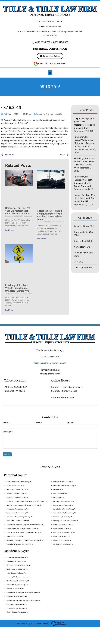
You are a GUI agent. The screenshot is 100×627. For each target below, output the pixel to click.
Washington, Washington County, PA (19, 482)
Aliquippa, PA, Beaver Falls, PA (63, 501)
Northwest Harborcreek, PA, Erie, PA (19, 565)
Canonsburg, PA (58, 497)
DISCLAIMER (35, 623)
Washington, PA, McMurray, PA (17, 569)
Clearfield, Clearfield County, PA (17, 497)
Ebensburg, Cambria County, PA (17, 489)
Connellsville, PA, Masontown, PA (64, 513)
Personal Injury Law (83, 252)
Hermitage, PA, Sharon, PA (62, 528)
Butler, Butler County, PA (15, 536)
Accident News (81, 226)
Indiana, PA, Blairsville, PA (15, 589)
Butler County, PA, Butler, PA (16, 573)
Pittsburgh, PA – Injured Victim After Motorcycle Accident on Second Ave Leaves (49, 215)
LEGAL (46, 623)
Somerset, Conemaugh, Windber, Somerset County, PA (25, 540)
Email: (38, 423)
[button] (50, 72)
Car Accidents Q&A (83, 232)
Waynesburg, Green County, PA (17, 513)
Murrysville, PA (58, 489)
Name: (6, 423)
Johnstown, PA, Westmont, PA (63, 505)
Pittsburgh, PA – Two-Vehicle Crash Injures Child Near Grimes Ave (17, 288)
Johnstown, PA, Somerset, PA (16, 561)
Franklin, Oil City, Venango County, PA (20, 517)
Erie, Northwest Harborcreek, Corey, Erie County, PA (24, 505)
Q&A (76, 261)
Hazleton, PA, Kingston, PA (62, 540)
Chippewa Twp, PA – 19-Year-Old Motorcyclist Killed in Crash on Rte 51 (18, 211)
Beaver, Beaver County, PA (15, 485)
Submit (7, 454)
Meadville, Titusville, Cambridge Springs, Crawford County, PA (28, 501)
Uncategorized (81, 267)
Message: (8, 432)
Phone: (70, 423)
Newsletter (79, 247)
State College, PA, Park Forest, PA (64, 509)
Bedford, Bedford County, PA (63, 482)
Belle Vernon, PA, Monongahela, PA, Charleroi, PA (23, 600)
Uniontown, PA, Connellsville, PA (18, 557)
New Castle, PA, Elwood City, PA (64, 532)
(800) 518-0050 (60, 42)
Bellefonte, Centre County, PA (17, 493)
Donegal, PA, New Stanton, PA (17, 608)
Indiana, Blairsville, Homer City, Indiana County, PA (24, 532)
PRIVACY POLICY (21, 623)
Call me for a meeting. (38, 146)
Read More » (9, 230)
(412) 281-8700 (42, 42)
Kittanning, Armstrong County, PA (65, 485)
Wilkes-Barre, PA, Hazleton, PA (17, 596)
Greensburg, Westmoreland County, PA (20, 544)
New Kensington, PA (60, 493)
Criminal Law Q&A (54, 114)
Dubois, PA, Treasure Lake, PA (63, 525)
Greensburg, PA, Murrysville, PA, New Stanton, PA (23, 592)
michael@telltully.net (50, 373)
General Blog (80, 241)
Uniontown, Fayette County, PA (17, 509)
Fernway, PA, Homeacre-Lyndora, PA (65, 521)
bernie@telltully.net (50, 369)
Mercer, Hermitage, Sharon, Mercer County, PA (22, 528)
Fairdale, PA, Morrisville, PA (62, 517)
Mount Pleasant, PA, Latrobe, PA (18, 612)
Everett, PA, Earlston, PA (61, 536)
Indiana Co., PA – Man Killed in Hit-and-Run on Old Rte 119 (84, 198)
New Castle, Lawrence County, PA (18, 521)
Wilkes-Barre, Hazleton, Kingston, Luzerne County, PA (25, 525)
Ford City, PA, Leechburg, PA (63, 544)
